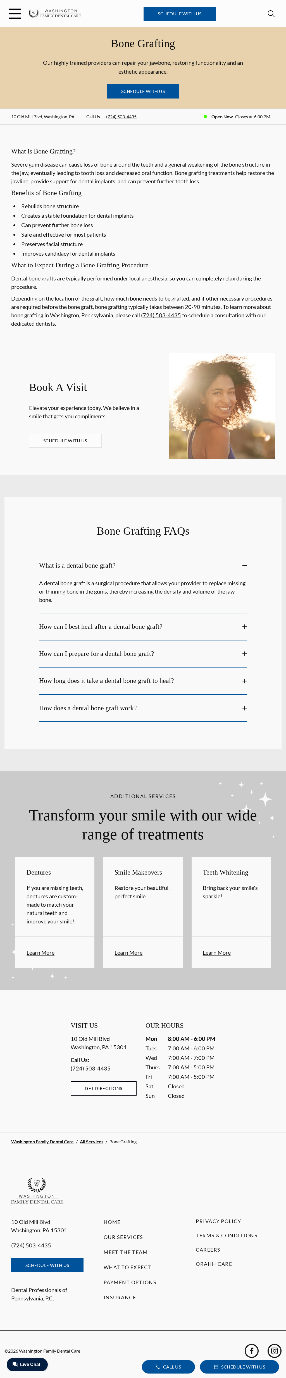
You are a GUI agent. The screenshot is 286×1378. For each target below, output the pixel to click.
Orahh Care (214, 1264)
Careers (208, 1250)
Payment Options (130, 1282)
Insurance (120, 1297)
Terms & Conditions (227, 1235)
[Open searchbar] (271, 14)
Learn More (40, 952)
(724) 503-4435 (121, 116)
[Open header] (15, 14)
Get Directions (103, 1088)
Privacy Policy (218, 1221)
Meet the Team (126, 1252)
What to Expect (127, 1267)
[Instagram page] (275, 1351)
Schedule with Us (180, 13)
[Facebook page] (252, 1351)
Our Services (123, 1237)
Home (112, 1222)
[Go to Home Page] (55, 13)
